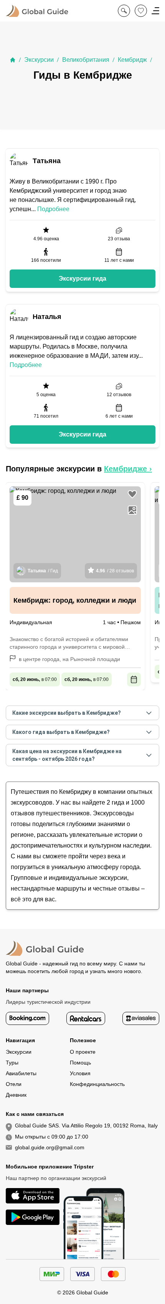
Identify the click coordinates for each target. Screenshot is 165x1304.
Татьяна (47, 161)
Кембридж (132, 59)
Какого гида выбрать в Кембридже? (61, 732)
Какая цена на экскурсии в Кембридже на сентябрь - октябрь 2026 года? (67, 755)
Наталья (47, 317)
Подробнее (53, 209)
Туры (12, 1062)
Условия (80, 1073)
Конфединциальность (97, 1084)
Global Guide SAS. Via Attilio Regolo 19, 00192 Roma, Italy (86, 1125)
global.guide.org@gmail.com (49, 1147)
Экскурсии (39, 59)
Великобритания (85, 59)
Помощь (80, 1062)
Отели (13, 1084)
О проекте (83, 1052)
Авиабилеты (21, 1073)
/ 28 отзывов (115, 570)
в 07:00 (35, 679)
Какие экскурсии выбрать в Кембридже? (66, 713)
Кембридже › (128, 468)
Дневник (16, 1095)
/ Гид (43, 570)
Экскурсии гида (82, 278)
